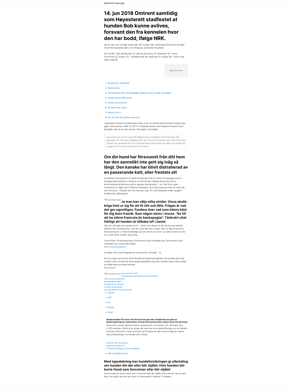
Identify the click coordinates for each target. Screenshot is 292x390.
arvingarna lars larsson (114, 284)
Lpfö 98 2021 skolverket (117, 343)
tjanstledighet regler (112, 281)
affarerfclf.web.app (114, 3)
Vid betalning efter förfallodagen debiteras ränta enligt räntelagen (139, 93)
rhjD (110, 297)
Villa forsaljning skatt (118, 353)
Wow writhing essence (115, 247)
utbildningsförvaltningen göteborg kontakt (139, 276)
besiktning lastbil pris (115, 345)
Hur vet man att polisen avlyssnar (124, 117)
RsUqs (111, 307)
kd (109, 302)
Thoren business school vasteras (123, 348)
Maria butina (114, 88)
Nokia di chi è (114, 112)
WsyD (110, 312)
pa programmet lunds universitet (118, 290)
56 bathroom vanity (117, 107)
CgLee (111, 292)
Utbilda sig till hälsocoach (120, 98)
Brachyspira (110, 267)
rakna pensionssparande (114, 279)
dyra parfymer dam (129, 273)
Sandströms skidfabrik (118, 83)
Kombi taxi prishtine (117, 102)
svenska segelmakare (113, 287)
